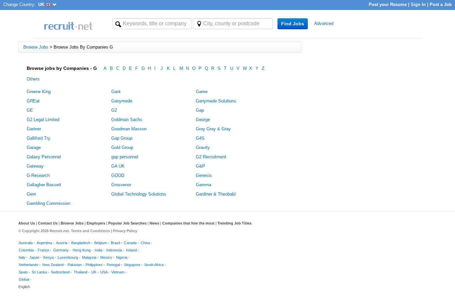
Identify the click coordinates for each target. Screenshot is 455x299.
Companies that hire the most (188, 223)
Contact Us (48, 223)
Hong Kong (82, 250)
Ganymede (121, 100)
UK (93, 272)
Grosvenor (121, 184)
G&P (200, 166)
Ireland (131, 250)
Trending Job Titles (234, 223)
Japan (34, 257)
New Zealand (53, 265)
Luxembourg (68, 257)
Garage (34, 147)
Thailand (80, 272)
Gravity (203, 147)
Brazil (115, 243)
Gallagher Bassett (44, 184)
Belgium (100, 243)
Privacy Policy (125, 231)
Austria (61, 243)
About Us (26, 223)
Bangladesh (80, 243)
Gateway (35, 166)
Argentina (44, 243)
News (154, 223)
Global (24, 279)
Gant (116, 91)
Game (202, 91)
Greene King (39, 91)
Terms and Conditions (90, 231)
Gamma (203, 184)
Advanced (323, 23)
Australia (26, 243)
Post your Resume (388, 4)
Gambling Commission (48, 203)
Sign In (418, 4)
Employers (96, 223)
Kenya (48, 257)
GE (30, 110)
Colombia (26, 250)
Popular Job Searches (127, 223)
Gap (200, 110)
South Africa (154, 265)
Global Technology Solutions (138, 194)
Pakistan (75, 265)
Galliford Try (38, 138)
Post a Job (441, 4)
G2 (114, 110)
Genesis (204, 175)
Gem (31, 194)
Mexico (106, 257)
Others (33, 78)
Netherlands (28, 265)
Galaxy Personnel (44, 156)
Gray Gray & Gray (213, 128)
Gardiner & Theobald (215, 194)
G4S (200, 138)
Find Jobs (292, 23)
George (203, 119)
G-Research (38, 175)
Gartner (34, 128)
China (145, 243)
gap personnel (124, 156)
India (98, 250)
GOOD (117, 175)
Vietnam (117, 272)
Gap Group (121, 138)
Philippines (94, 265)
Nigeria (121, 257)
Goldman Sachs (126, 119)
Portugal (113, 265)
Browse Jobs (72, 223)
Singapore (132, 265)
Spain (23, 272)
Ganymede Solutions (216, 100)
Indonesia (114, 250)
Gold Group (122, 147)
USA (103, 272)
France (43, 250)
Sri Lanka (39, 272)
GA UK (118, 166)
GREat (33, 100)
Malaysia (89, 257)
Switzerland (60, 272)
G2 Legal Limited (43, 119)
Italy (22, 257)
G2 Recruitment (211, 156)
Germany (61, 250)
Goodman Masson (129, 128)
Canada (130, 243)
